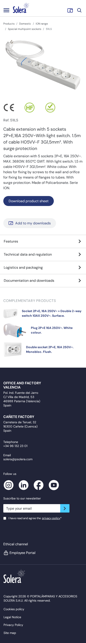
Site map (10, 633)
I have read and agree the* (35, 518)
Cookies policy (14, 609)
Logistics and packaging (23, 267)
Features (11, 241)
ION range (42, 23)
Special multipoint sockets (24, 29)
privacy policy (51, 518)
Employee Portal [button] (22, 552)
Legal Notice (12, 617)
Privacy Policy (13, 625)
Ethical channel (15, 544)
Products (9, 23)
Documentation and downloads (29, 280)
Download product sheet (29, 201)
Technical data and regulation (28, 254)
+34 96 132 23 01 (15, 446)
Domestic (25, 23)
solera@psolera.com (17, 459)
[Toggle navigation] (6, 10)
